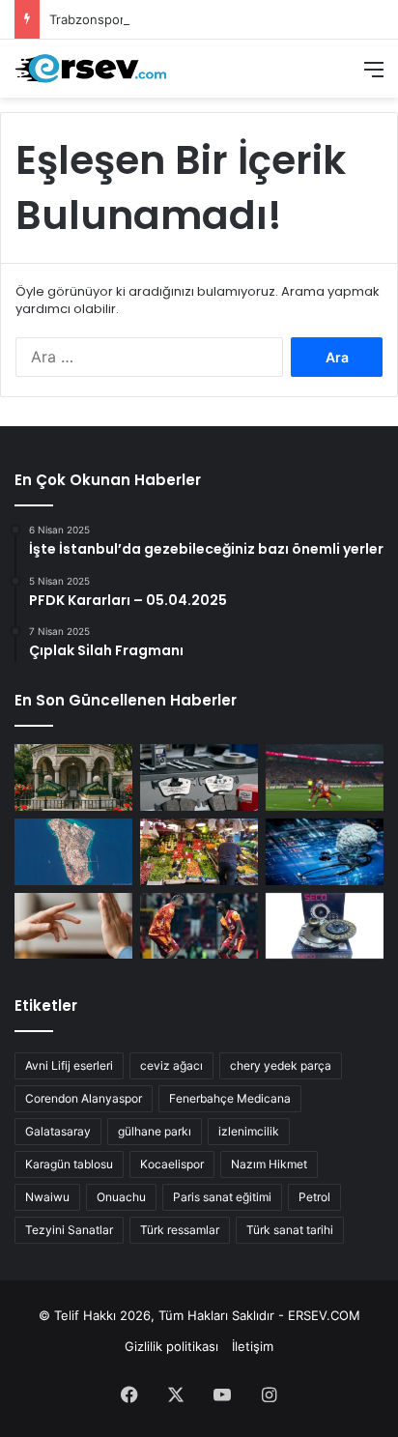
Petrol (314, 1197)
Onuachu (121, 1197)
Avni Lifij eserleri (69, 1065)
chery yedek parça (280, 1065)
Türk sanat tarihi (289, 1229)
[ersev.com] (91, 68)
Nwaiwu (47, 1197)
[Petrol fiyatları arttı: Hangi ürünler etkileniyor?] (199, 852)
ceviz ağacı (171, 1065)
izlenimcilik (248, 1131)
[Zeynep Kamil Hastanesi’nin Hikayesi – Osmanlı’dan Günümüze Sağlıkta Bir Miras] (73, 777)
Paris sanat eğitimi (222, 1197)
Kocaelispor (172, 1164)
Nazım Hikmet (269, 1164)
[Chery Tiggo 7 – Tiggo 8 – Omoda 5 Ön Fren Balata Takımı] (199, 777)
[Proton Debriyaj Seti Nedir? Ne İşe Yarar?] (325, 926)
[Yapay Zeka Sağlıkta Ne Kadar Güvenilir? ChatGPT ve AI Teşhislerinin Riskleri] (325, 852)
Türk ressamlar (179, 1229)
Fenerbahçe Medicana (230, 1098)
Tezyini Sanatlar (69, 1229)
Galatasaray (58, 1131)
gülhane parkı (154, 1131)
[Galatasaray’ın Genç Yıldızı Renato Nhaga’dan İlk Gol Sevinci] (199, 926)
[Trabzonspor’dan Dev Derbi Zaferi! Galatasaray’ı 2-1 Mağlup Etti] (325, 777)
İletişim (252, 1346)
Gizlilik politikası (171, 1346)
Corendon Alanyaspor (83, 1098)
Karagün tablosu (69, 1164)
